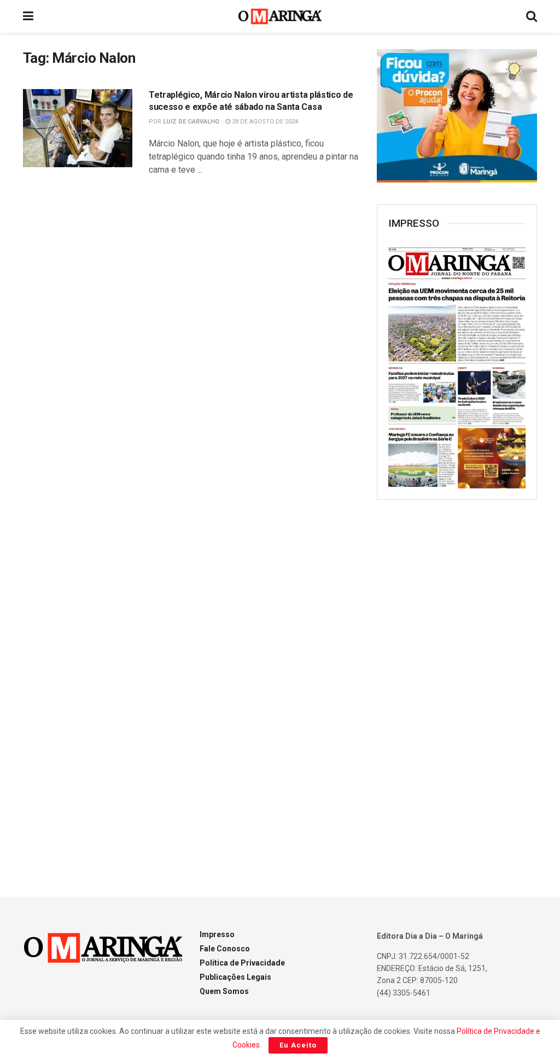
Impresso (217, 934)
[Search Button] (531, 16)
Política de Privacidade (242, 962)
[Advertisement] (459, 686)
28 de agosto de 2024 (264, 121)
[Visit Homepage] (280, 16)
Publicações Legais (235, 977)
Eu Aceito (298, 1045)
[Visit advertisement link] (457, 116)
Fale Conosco (225, 948)
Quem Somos (224, 991)
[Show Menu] (28, 16)
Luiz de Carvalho (191, 121)
